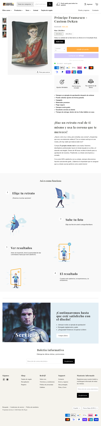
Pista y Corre (62, 387)
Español (75, 408)
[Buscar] (49, 4)
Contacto (95, 10)
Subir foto (59, 42)
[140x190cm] (69, 36)
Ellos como (6, 10)
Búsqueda (5, 407)
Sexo (27, 10)
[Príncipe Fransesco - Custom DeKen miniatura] (4, 20)
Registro (23, 384)
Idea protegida (62, 384)
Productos (18, 10)
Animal (35, 10)
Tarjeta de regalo (46, 10)
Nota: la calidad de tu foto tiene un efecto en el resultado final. (75, 38)
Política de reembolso (32, 407)
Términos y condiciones (47, 382)
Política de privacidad (46, 384)
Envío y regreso (83, 10)
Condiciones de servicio (17, 407)
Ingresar (89, 4)
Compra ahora (63, 336)
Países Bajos (89, 408)
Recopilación (25, 382)
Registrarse (68, 361)
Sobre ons (43, 379)
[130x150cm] (59, 36)
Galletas (42, 387)
